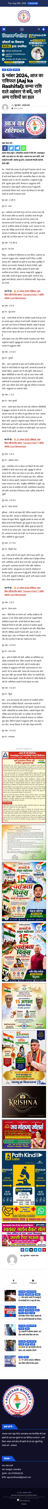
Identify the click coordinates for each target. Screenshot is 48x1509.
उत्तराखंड (21, 1294)
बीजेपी (26, 1313)
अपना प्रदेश (22, 1291)
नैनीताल (21, 1313)
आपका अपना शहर (31, 1291)
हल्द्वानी (27, 1328)
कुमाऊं (37, 1310)
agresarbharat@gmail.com (19, 1477)
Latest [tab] (14, 1283)
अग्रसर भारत (27, 1493)
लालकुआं (37, 1294)
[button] (39, 29)
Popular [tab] (33, 1283)
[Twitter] (11, 148)
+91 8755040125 (15, 1473)
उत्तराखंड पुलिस (29, 1294)
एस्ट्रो (4, 69)
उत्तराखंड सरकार (30, 1310)
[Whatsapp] (23, 148)
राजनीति (33, 1344)
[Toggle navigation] (21, 29)
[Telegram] (17, 148)
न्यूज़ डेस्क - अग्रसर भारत (22, 105)
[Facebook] (5, 148)
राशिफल (9, 69)
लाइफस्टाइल (16, 69)
